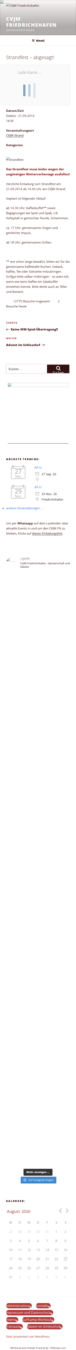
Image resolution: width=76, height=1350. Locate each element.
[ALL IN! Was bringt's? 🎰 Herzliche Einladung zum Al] (38, 1133)
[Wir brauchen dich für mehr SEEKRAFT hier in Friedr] (38, 1059)
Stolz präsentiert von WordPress (28, 1336)
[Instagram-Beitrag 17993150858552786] (38, 1101)
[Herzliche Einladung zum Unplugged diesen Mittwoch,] (38, 634)
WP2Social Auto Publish (22, 1347)
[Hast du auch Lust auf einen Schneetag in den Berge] (38, 1113)
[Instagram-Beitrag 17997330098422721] (38, 1017)
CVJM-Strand (15, 135)
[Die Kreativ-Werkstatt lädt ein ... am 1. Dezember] (38, 1155)
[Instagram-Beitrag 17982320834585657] (38, 885)
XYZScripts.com (58, 1347)
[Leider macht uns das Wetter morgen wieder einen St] (38, 831)
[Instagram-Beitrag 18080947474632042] (38, 599)
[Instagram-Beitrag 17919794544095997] (38, 592)
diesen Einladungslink (47, 533)
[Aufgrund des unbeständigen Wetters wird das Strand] (38, 947)
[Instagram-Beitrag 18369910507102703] (38, 878)
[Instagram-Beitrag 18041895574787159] (38, 893)
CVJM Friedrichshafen (31, 21)
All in (38, 467)
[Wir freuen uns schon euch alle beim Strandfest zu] (38, 580)
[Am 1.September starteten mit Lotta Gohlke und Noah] (38, 729)
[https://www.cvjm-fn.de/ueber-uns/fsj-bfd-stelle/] (38, 610)
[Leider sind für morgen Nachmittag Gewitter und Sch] (38, 915)
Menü (40, 40)
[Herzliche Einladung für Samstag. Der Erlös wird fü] (38, 661)
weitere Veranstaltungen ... (24, 508)
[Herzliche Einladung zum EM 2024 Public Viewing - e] (38, 987)
